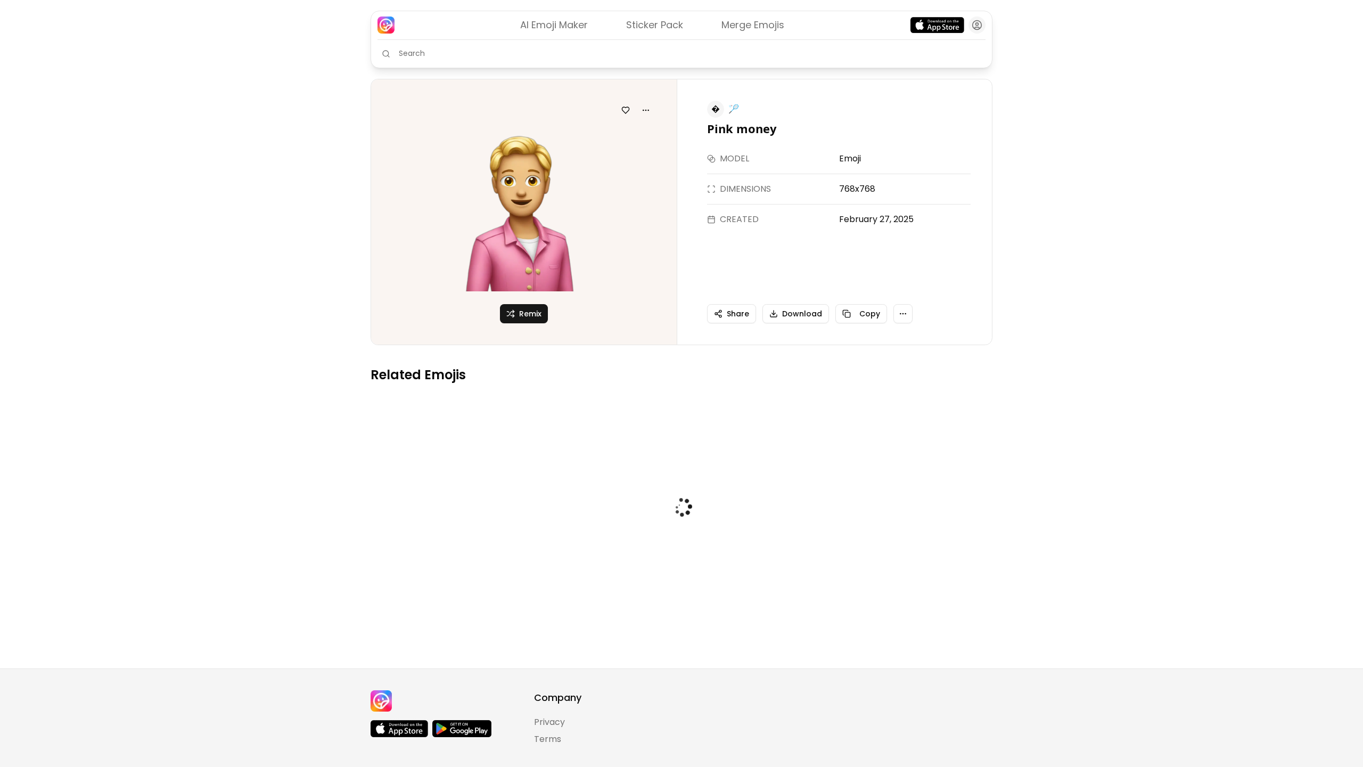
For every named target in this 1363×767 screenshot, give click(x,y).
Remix (530, 313)
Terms (547, 739)
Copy (869, 313)
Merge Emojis (752, 24)
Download (802, 313)
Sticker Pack (654, 24)
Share (738, 313)
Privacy (549, 722)
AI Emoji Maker (554, 24)
